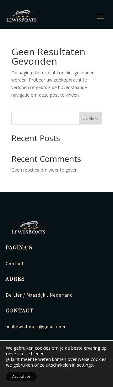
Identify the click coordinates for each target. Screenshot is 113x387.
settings (85, 365)
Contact (15, 264)
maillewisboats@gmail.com (35, 327)
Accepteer (21, 376)
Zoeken (90, 118)
